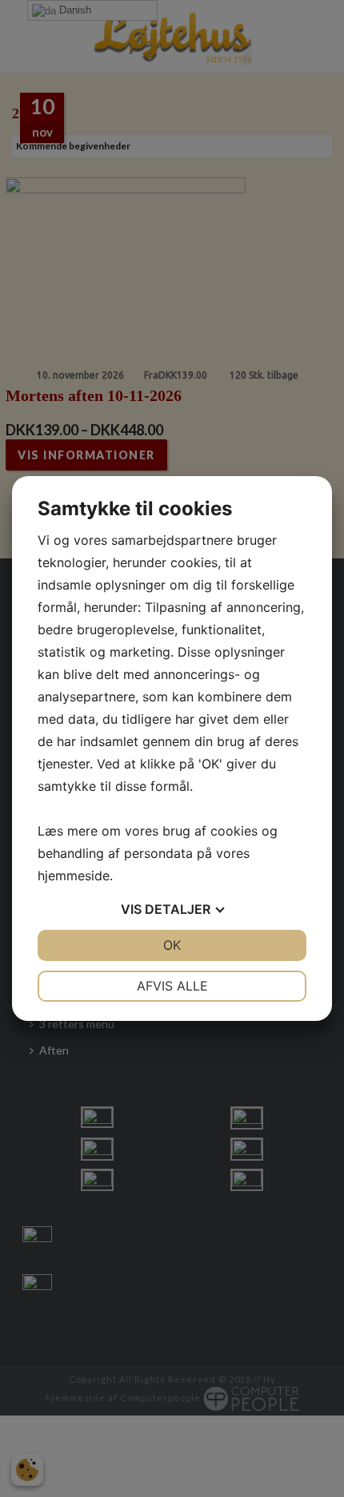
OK (172, 945)
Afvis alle (172, 986)
